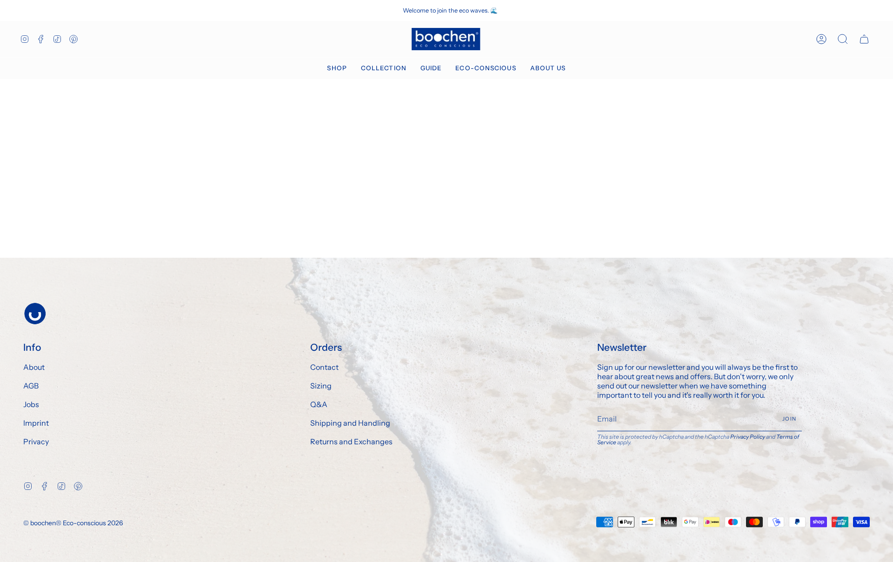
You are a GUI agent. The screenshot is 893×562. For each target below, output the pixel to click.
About (34, 367)
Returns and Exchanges (351, 441)
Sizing (321, 385)
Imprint (36, 423)
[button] (336, 68)
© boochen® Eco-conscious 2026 (73, 523)
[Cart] (864, 39)
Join (789, 418)
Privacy (36, 441)
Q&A (318, 404)
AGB (31, 385)
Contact (324, 367)
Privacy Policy (747, 436)
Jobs (31, 404)
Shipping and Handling (350, 423)
